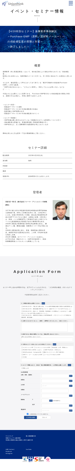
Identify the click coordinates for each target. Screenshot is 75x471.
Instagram (9, 453)
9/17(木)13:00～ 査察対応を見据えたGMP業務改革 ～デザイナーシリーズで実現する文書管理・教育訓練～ (46, 316)
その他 (25, 357)
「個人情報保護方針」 (46, 365)
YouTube (28, 449)
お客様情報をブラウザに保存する (38, 414)
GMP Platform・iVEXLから (53, 350)
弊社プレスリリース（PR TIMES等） (54, 352)
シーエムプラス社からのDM (52, 354)
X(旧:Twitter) (10, 449)
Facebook (9, 451)
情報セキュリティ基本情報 (13, 438)
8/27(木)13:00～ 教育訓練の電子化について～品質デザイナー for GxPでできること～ (47, 309)
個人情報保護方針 (31, 436)
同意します (26, 368)
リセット (44, 417)
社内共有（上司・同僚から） (60, 347)
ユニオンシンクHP (28, 347)
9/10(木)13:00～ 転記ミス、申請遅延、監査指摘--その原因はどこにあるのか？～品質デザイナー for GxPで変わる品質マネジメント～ (46, 312)
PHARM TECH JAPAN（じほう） (33, 350)
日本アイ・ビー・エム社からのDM (32, 354)
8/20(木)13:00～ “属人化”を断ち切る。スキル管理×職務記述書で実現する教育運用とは (47, 306)
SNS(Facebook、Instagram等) (32, 352)
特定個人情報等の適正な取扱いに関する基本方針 (19, 440)
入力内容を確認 (30, 417)
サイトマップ (9, 436)
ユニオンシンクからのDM (43, 347)
